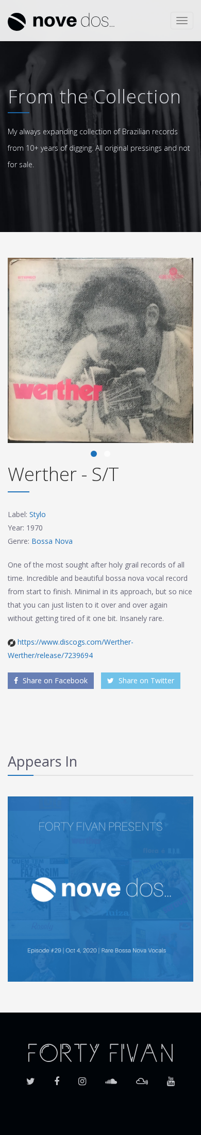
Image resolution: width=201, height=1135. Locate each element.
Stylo (37, 514)
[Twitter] (30, 1078)
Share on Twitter (145, 680)
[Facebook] (56, 1078)
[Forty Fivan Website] (100, 1052)
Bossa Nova (52, 541)
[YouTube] (171, 1078)
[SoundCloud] (111, 1078)
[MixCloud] (142, 1078)
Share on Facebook (54, 680)
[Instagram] (82, 1078)
